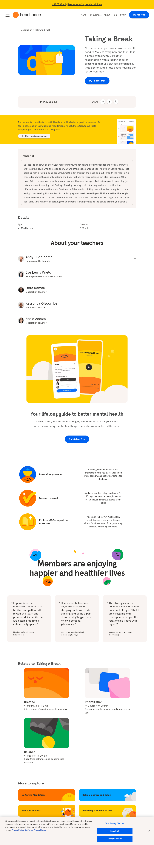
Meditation (26, 29)
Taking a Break (42, 29)
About (107, 14)
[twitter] (116, 101)
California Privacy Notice (35, 830)
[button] (102, 101)
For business (94, 14)
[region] (77, 831)
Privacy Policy (18, 830)
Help (115, 14)
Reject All (114, 831)
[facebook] (109, 101)
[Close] (149, 830)
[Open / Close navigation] (7, 15)
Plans (83, 14)
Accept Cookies (115, 838)
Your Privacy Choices (114, 823)
